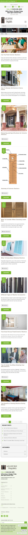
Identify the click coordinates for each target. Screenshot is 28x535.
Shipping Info (5, 507)
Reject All (24, 530)
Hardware (6, 454)
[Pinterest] (7, 516)
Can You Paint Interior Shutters (10, 55)
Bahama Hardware (5, 499)
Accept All (24, 527)
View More (6, 65)
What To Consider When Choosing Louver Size (14, 440)
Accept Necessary (22, 525)
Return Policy (21, 507)
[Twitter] (4, 516)
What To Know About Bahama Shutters (13, 258)
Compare (21, 6)
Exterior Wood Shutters (4, 486)
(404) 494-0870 (17, 9)
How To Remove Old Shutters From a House (13, 430)
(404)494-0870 (4, 479)
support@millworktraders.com (8, 477)
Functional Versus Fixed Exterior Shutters (14, 331)
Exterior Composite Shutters (5, 489)
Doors (2, 493)
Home (2, 33)
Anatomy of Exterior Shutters (10, 188)
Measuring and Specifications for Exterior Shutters (13, 434)
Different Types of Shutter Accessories (13, 295)
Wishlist (15, 6)
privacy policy (10, 531)
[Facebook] (2, 516)
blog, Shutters (6, 231)
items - (15, 14)
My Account (8, 6)
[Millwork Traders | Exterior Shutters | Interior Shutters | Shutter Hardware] (7, 19)
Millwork (3, 495)
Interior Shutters (5, 491)
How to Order (13, 507)
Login (11, 4)
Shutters (5, 139)
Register (16, 4)
